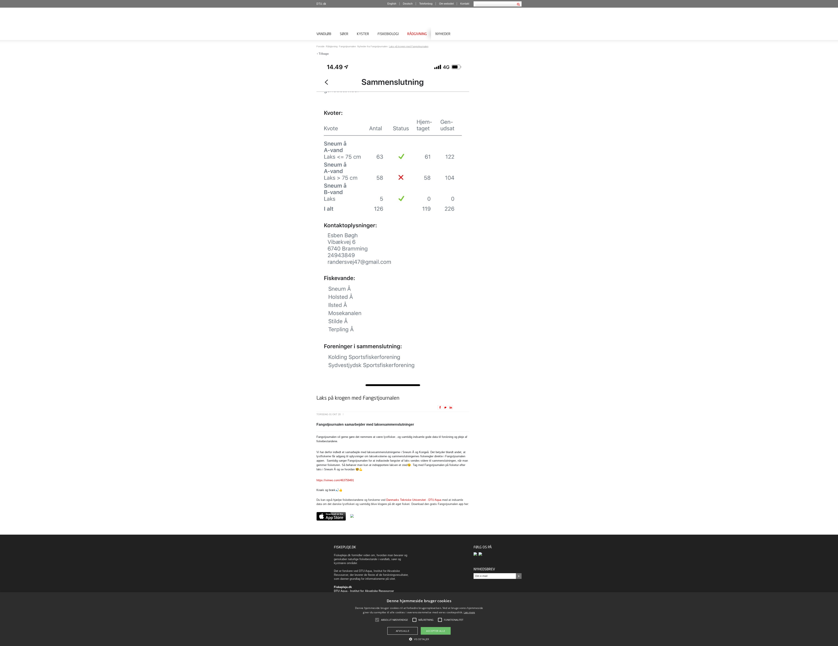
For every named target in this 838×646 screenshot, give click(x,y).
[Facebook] (476, 554)
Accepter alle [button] (435, 630)
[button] (419, 639)
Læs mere (469, 612)
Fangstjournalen (348, 46)
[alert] (419, 619)
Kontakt (464, 3)
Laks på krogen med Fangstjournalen (408, 46)
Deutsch (408, 3)
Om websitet (446, 3)
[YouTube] (481, 554)
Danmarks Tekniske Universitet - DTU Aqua (413, 500)
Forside (320, 46)
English (391, 3)
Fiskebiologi (388, 34)
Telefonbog (426, 3)
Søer (344, 34)
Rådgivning (417, 34)
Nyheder (442, 34)
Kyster (363, 34)
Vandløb (323, 34)
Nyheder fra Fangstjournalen (372, 46)
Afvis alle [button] (402, 630)
